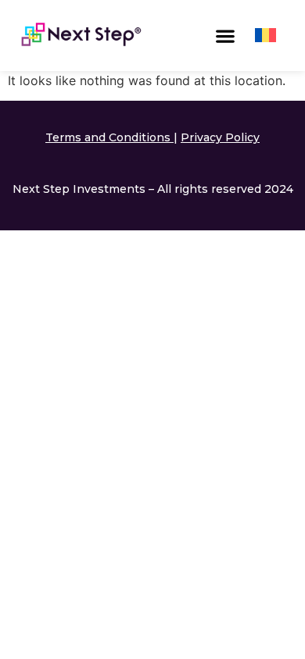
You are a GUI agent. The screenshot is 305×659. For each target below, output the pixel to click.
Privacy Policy (220, 137)
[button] (225, 35)
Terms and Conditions (107, 137)
